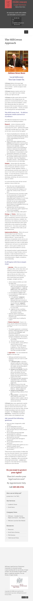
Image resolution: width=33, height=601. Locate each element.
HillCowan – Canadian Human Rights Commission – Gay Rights (16, 516)
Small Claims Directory (14, 532)
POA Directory (11, 535)
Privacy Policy (8, 594)
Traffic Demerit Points (13, 538)
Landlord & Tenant (12, 504)
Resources (11, 529)
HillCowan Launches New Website (16, 520)
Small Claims (11, 507)
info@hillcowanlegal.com (18, 22)
